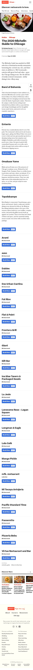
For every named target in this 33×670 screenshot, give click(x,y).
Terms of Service (13, 665)
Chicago (12, 37)
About (7, 613)
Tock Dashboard (22, 651)
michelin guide (6, 565)
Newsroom (24, 613)
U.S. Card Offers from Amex (8, 654)
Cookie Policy (19, 665)
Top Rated (4, 638)
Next (30, 572)
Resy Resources (22, 645)
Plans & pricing (22, 638)
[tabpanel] (8, 585)
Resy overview (22, 633)
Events (4, 642)
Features (20, 636)
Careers (15, 613)
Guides (4, 37)
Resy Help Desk (22, 647)
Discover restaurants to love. (15, 7)
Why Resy (21, 640)
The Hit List (5, 11)
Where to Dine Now (16, 565)
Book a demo (21, 642)
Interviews (24, 11)
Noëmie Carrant (8, 48)
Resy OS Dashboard (23, 649)
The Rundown (5, 585)
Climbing (4, 636)
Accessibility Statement (27, 665)
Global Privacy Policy (5, 665)
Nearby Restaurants (7, 633)
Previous (28, 572)
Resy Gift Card (6, 645)
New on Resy (15, 11)
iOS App (16, 616)
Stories (4, 647)
